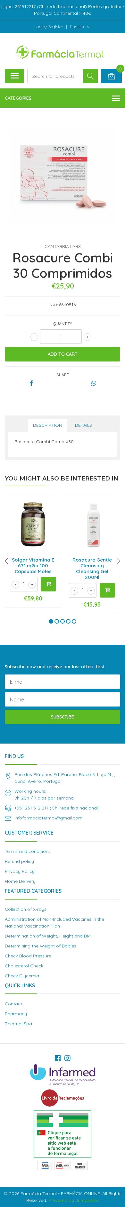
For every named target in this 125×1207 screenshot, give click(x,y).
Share (62, 374)
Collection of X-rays (25, 909)
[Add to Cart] (48, 584)
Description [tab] (47, 425)
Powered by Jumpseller (73, 1200)
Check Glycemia (22, 976)
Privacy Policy (20, 871)
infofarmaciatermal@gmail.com (48, 818)
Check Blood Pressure (28, 956)
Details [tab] (83, 425)
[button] (80, 26)
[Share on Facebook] (31, 384)
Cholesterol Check (24, 966)
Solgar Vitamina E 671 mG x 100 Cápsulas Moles (33, 565)
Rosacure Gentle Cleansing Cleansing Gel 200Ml (92, 569)
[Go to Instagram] (67, 1058)
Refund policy (19, 861)
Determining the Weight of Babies (40, 946)
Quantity (62, 323)
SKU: (53, 304)
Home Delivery (20, 881)
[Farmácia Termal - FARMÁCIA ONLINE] (60, 51)
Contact (13, 1004)
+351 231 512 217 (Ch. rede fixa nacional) (57, 808)
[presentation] (6, 560)
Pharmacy (16, 1014)
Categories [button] (18, 98)
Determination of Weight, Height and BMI (48, 936)
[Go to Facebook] (58, 1058)
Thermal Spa (18, 1024)
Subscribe (62, 717)
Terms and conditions (28, 851)
